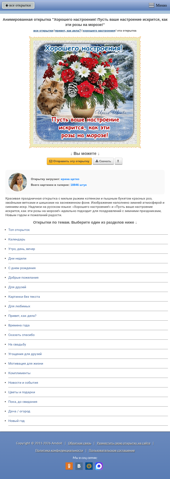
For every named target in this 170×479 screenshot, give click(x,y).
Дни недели (17, 258)
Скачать (103, 161)
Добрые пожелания (23, 277)
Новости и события (23, 383)
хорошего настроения (99, 30)
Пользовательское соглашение (112, 450)
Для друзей (17, 287)
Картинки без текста (24, 297)
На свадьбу (17, 344)
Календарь (16, 239)
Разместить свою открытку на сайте (123, 443)
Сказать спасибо (21, 335)
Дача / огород (19, 411)
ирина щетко (70, 179)
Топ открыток (19, 230)
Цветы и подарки (21, 392)
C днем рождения (22, 268)
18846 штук (78, 184)
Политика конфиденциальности (59, 450)
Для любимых (19, 306)
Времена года (19, 325)
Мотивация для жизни (25, 363)
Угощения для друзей (25, 354)
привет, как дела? (68, 30)
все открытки (18, 5)
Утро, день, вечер (21, 249)
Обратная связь (79, 443)
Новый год (16, 421)
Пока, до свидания (22, 402)
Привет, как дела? (22, 316)
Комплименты (19, 373)
